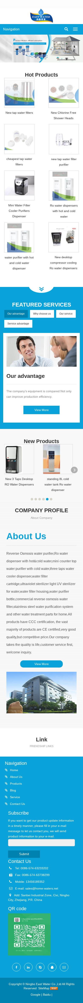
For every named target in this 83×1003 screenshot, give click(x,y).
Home (13, 770)
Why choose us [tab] (42, 313)
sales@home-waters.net (41, 888)
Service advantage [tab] (18, 323)
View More (41, 410)
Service (14, 797)
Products (15, 783)
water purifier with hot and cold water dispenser (19, 263)
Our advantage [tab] (16, 313)
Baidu (47, 994)
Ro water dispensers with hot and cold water (64, 211)
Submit (24, 854)
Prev (8, 470)
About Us (15, 777)
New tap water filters (19, 112)
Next (74, 470)
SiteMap (43, 988)
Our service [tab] (66, 313)
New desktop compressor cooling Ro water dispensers (63, 262)
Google (35, 994)
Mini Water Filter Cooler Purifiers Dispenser (19, 211)
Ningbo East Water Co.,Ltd (43, 984)
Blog (12, 790)
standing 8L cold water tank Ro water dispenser (58, 484)
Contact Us (17, 804)
